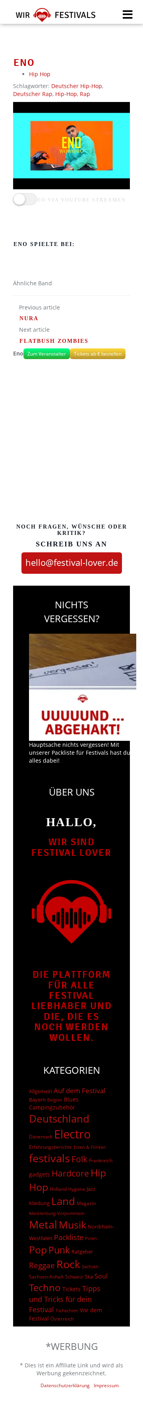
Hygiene (76, 1189)
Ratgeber (82, 1251)
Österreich (62, 1318)
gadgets (39, 1174)
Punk (59, 1250)
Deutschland (59, 1118)
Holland (58, 1189)
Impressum (106, 1385)
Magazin (86, 1203)
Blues (71, 1099)
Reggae (42, 1265)
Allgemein (40, 1091)
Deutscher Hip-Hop (76, 86)
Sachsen (90, 1266)
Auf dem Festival (79, 1090)
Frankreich (100, 1160)
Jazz (91, 1188)
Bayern (37, 1099)
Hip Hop (39, 74)
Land (63, 1201)
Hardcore (70, 1173)
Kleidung (39, 1203)
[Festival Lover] (50, 17)
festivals (49, 1158)
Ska (89, 1276)
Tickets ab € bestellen (98, 353)
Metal (43, 1224)
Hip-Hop (66, 94)
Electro (72, 1134)
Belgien (54, 1100)
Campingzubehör (52, 1107)
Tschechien (67, 1310)
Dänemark (40, 1137)
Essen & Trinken (89, 1147)
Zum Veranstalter (46, 353)
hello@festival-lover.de (71, 562)
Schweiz (74, 1276)
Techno (45, 1287)
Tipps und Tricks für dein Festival (64, 1299)
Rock (68, 1264)
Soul (101, 1276)
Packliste (68, 1237)
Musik (72, 1224)
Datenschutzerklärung (65, 1385)
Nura (29, 318)
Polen (91, 1238)
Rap (85, 94)
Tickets (71, 1289)
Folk (79, 1159)
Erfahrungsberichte (50, 1147)
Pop (38, 1249)
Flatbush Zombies (54, 341)
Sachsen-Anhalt (46, 1276)
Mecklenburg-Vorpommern (57, 1213)
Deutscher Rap (32, 94)
